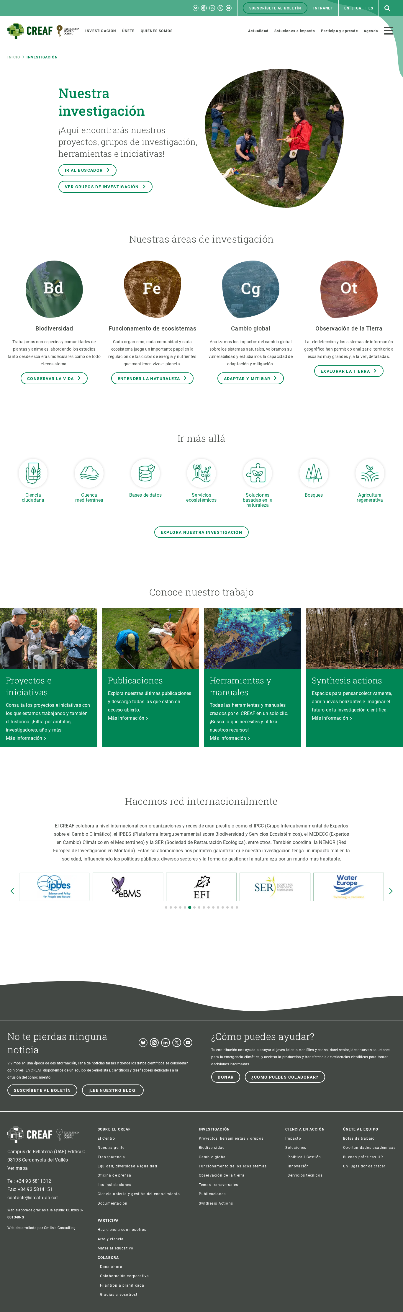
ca (358, 8)
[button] (166, 907)
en (346, 8)
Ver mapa (17, 1168)
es (370, 8)
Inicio (13, 57)
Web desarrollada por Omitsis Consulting (41, 1228)
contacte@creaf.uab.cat (32, 1197)
